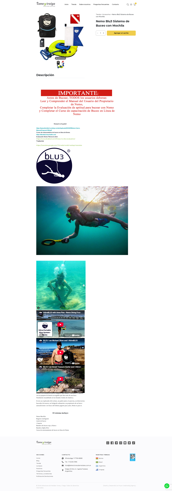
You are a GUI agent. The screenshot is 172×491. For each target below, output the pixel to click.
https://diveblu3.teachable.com (46, 134)
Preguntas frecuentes (101, 4)
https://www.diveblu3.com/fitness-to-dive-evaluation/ (55, 139)
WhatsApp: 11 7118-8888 (73, 458)
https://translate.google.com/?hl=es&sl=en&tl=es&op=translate (59, 145)
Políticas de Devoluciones (44, 476)
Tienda (73, 4)
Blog (37, 461)
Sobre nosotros (84, 4)
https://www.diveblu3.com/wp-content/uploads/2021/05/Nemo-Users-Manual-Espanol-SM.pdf (58, 129)
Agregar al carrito (121, 33)
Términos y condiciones (44, 474)
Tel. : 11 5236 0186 (71, 462)
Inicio (66, 4)
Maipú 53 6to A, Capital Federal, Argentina (76, 470)
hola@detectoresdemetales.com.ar (78, 465)
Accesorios (106, 14)
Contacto (115, 4)
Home (38, 458)
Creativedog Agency (129, 485)
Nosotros (39, 468)
